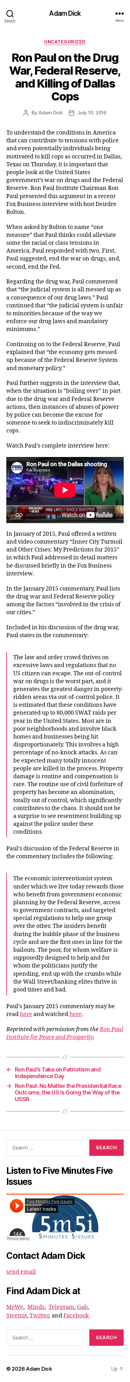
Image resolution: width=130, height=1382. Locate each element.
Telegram (61, 1307)
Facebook (76, 1315)
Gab (82, 1307)
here (26, 1014)
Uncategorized (65, 41)
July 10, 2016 (92, 113)
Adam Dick (65, 13)
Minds (35, 1307)
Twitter (39, 1315)
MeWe (14, 1307)
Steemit (16, 1315)
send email (21, 1272)
